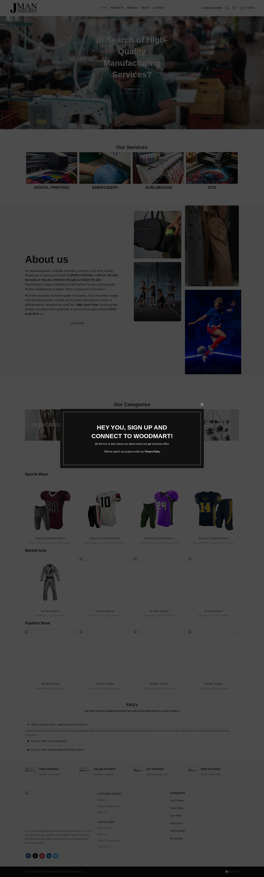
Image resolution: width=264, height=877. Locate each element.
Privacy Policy (152, 452)
